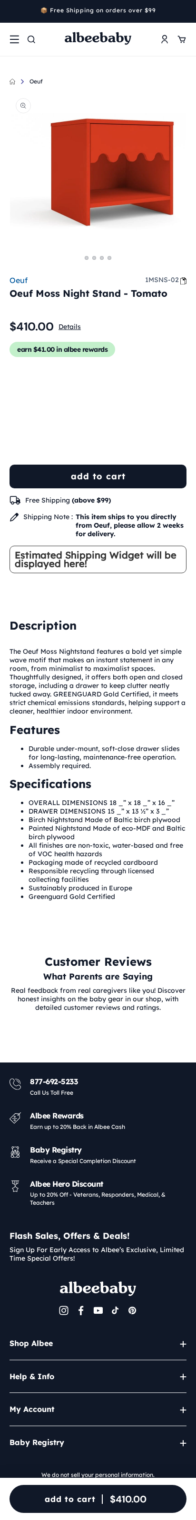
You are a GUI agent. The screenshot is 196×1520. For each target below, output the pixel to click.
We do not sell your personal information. (98, 1474)
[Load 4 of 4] (109, 258)
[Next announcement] (183, 11)
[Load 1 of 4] (86, 258)
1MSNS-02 (162, 279)
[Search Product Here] (31, 39)
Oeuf (36, 81)
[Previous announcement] (12, 11)
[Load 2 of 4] (94, 258)
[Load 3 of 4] (102, 258)
